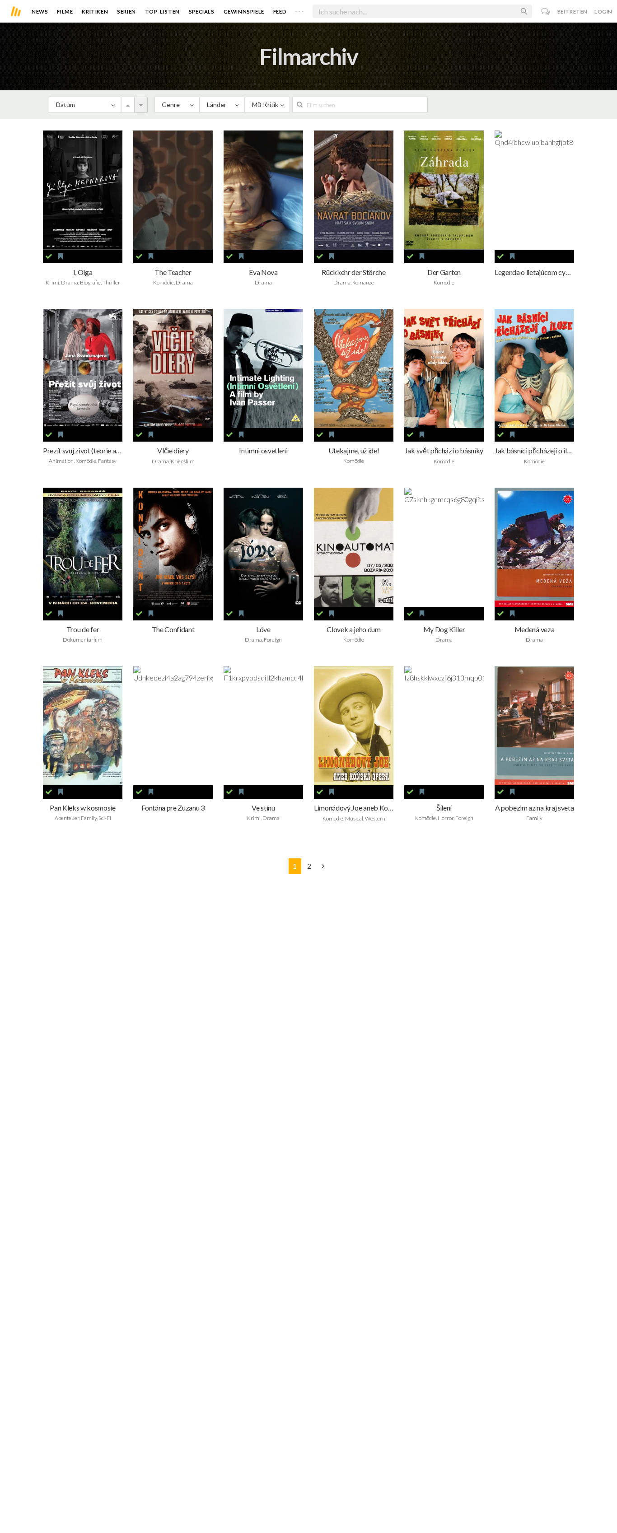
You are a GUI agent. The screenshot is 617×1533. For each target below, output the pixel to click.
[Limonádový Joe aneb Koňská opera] (353, 725)
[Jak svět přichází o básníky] (444, 368)
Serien (126, 11)
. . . (299, 9)
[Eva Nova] (263, 190)
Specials (202, 11)
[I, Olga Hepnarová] (82, 190)
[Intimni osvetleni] (263, 368)
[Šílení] (444, 725)
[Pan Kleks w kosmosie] (82, 725)
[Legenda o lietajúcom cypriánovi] (534, 190)
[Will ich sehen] (60, 256)
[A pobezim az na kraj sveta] (534, 725)
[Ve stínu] (263, 725)
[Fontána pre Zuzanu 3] (173, 725)
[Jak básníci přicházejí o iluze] (534, 368)
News (40, 11)
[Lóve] (263, 547)
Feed (279, 11)
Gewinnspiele (244, 11)
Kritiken (95, 11)
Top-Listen (162, 11)
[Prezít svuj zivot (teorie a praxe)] (82, 368)
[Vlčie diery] (173, 368)
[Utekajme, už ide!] (353, 368)
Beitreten (572, 11)
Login (603, 11)
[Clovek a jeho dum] (353, 547)
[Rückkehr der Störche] (353, 190)
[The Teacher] (173, 190)
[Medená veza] (534, 547)
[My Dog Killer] (444, 547)
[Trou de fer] (82, 547)
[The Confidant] (173, 547)
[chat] (546, 11)
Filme (65, 11)
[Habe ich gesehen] (49, 256)
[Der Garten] (444, 190)
